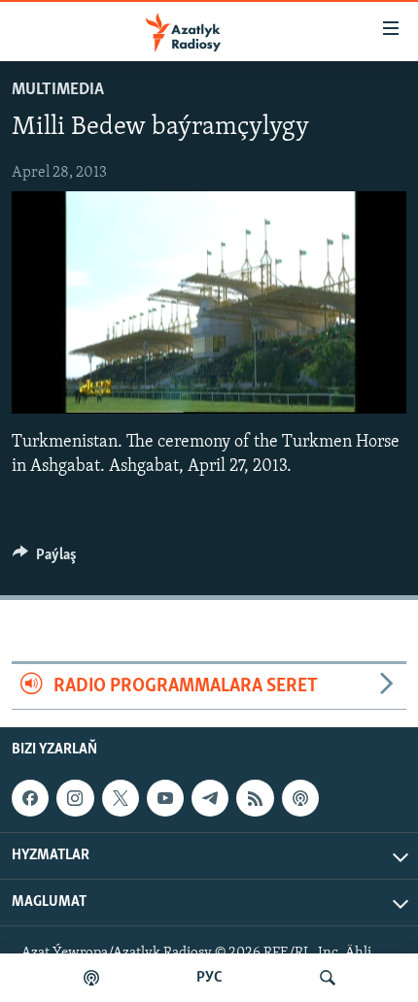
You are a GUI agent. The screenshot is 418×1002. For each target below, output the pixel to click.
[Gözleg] (327, 977)
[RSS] (254, 798)
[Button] (45, 559)
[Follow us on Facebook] (30, 798)
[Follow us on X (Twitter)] (120, 798)
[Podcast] (300, 798)
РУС (209, 977)
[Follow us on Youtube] (165, 798)
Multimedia (58, 90)
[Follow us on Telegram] (210, 798)
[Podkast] (91, 977)
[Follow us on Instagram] (74, 798)
